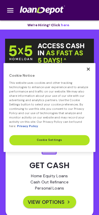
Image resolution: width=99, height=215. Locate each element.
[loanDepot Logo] (43, 10)
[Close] (88, 69)
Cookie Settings (49, 140)
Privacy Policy (27, 126)
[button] (49, 62)
